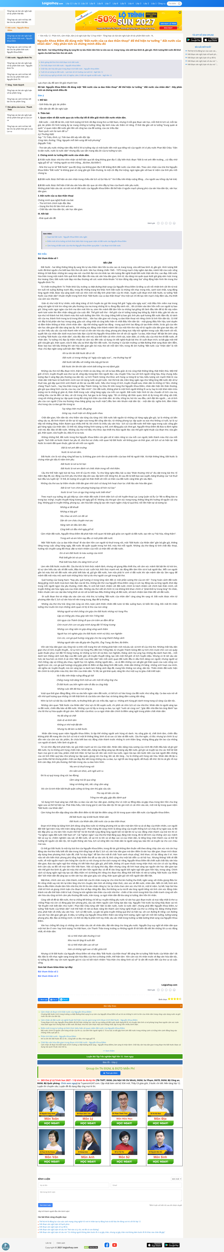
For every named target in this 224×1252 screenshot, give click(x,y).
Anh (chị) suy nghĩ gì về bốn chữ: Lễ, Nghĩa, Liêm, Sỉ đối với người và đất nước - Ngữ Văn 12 (76, 75)
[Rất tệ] (158, 223)
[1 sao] (169, 999)
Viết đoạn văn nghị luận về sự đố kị (53, 1227)
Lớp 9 (92, 3)
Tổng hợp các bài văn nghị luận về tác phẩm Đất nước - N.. (128, 35)
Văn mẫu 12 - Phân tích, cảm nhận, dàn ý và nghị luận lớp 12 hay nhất (70, 35)
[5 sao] (180, 999)
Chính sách (61, 1243)
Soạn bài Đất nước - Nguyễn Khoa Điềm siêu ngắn (67, 237)
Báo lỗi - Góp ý (110, 1062)
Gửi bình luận (45, 1205)
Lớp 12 (69, 3)
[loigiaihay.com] (52, 4)
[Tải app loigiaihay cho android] (194, 40)
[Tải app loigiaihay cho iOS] (210, 40)
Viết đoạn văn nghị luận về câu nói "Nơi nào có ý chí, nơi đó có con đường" (69, 1229)
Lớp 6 (115, 3)
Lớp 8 (100, 3)
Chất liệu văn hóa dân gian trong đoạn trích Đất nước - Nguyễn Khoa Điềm (70, 69)
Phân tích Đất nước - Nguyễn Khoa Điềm (58, 1036)
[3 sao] (174, 999)
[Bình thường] (166, 223)
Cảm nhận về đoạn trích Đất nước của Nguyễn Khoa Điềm (65, 1012)
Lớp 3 (138, 3)
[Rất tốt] (174, 223)
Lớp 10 (84, 3)
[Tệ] (162, 223)
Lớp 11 (77, 3)
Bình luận (44, 1000)
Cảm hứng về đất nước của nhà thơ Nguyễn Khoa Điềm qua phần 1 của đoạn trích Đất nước (84, 245)
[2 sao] (172, 999)
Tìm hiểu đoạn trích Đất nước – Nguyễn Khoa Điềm (61, 65)
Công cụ (161, 3)
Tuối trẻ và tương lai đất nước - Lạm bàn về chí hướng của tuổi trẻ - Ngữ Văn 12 (72, 72)
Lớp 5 (123, 3)
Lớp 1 (154, 3)
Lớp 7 (107, 3)
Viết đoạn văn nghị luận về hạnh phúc (54, 1224)
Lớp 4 (131, 3)
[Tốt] (170, 223)
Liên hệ (48, 1243)
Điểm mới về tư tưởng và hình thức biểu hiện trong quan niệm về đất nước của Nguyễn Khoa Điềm (86, 241)
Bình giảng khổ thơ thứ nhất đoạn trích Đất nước (60, 62)
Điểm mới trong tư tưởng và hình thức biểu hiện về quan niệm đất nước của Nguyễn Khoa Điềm (82, 1028)
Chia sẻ (54, 1000)
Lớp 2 (146, 3)
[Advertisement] (203, 103)
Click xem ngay (69, 1083)
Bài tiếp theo (110, 1006)
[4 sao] (177, 999)
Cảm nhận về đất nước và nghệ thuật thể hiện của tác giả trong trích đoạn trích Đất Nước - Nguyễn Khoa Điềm (89, 1020)
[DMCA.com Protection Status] (91, 1248)
